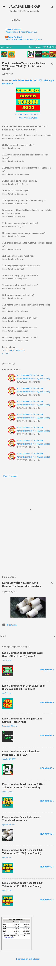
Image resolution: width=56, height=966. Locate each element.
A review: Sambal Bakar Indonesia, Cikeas (23, 39)
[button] (52, 64)
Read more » (47, 669)
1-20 (4, 350)
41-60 (15, 350)
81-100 (5, 354)
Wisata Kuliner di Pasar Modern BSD (21, 32)
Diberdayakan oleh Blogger (28, 959)
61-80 (22, 350)
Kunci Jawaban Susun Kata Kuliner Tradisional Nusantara (21, 584)
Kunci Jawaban (10, 476)
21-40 (9, 350)
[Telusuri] (52, 7)
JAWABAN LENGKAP (24, 6)
